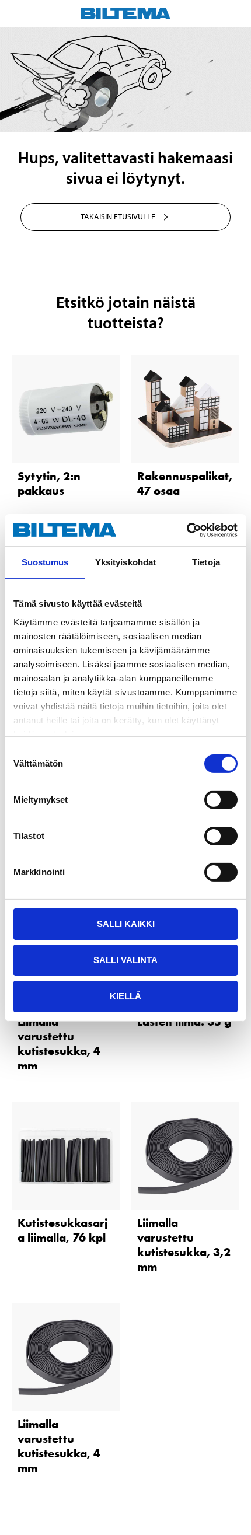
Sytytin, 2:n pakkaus (49, 483)
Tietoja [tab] (206, 562)
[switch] (221, 800)
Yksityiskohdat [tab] (125, 562)
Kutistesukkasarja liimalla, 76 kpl (62, 1230)
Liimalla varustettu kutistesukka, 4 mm (59, 1043)
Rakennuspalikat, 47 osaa (184, 483)
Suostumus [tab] (45, 562)
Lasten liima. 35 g (184, 1021)
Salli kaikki (126, 924)
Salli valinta (125, 960)
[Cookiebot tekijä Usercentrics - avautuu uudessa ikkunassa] (186, 529)
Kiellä (125, 996)
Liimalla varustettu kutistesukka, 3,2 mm (184, 1244)
